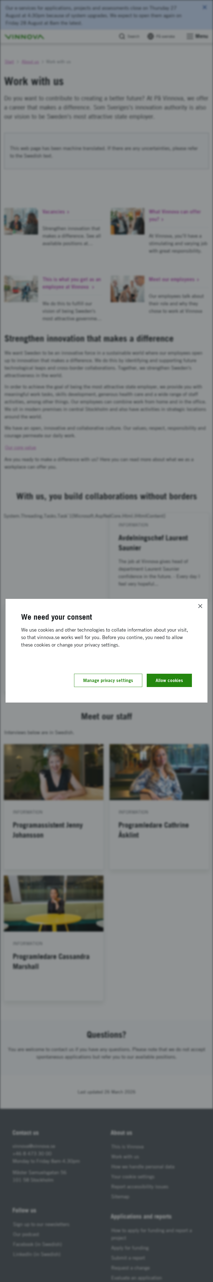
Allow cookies (169, 680)
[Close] (200, 606)
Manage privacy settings (108, 680)
